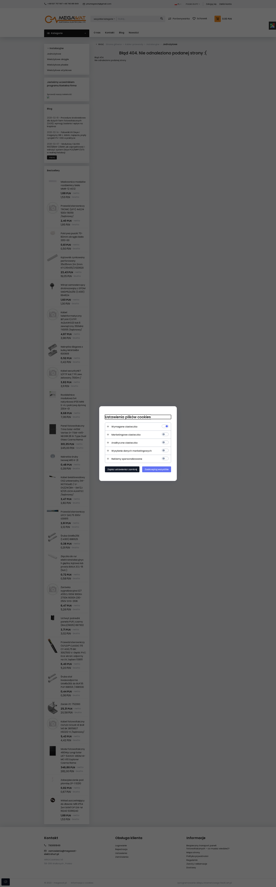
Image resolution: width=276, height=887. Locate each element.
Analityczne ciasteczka (124, 442)
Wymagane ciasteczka (124, 426)
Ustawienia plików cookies (128, 417)
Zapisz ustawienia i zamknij (122, 469)
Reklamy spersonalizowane (126, 458)
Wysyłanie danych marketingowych (131, 450)
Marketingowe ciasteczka (125, 434)
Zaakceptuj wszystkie (157, 469)
